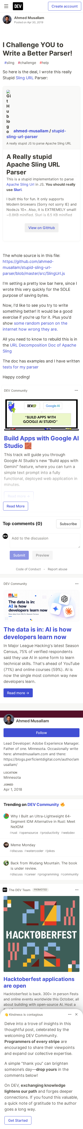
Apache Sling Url (20, 184)
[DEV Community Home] (17, 6)
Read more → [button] (18, 693)
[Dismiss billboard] (76, 1014)
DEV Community (43, 804)
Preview (42, 555)
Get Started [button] (18, 1120)
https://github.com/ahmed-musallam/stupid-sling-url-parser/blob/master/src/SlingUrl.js (34, 267)
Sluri (17, 189)
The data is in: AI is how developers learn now (37, 633)
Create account (65, 6)
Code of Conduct (28, 569)
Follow (41, 732)
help (44, 62)
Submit (19, 555)
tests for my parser (21, 367)
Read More (16, 506)
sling (9, 62)
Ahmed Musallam (29, 17)
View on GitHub (41, 227)
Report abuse (57, 569)
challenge (27, 62)
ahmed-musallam (31, 130)
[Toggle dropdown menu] (76, 390)
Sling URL (25, 77)
